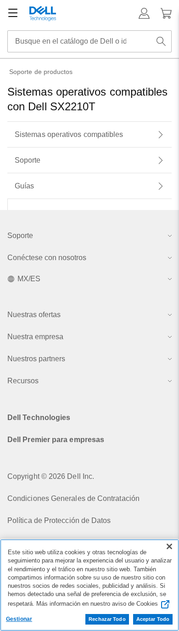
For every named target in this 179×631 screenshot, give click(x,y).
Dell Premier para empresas (55, 439)
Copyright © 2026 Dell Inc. (50, 476)
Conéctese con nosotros (46, 257)
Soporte (20, 235)
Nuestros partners (36, 359)
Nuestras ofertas (34, 314)
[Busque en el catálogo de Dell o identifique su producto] (161, 41)
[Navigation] (13, 13)
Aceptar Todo (152, 619)
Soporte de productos (41, 71)
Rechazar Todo (107, 619)
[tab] (89, 135)
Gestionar (19, 619)
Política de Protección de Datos (59, 520)
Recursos (23, 381)
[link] (166, 13)
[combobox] (89, 41)
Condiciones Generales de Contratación (73, 498)
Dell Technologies (38, 417)
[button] (144, 13)
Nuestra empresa (35, 337)
